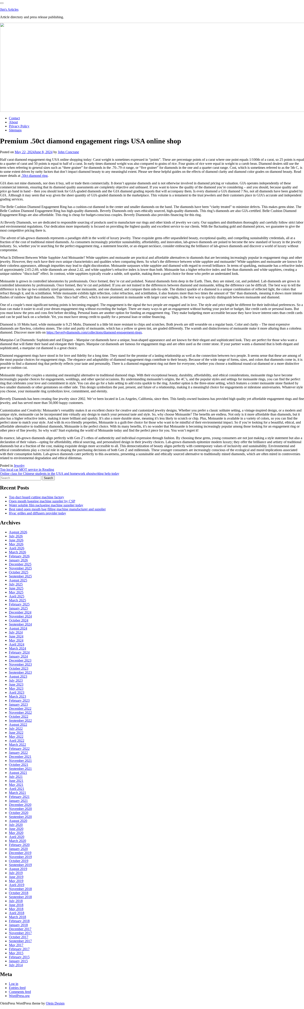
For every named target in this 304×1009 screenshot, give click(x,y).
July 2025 (16, 584)
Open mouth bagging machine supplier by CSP (42, 501)
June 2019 (16, 877)
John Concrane (68, 152)
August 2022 (18, 724)
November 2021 (20, 760)
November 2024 (20, 616)
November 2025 (20, 568)
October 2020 (18, 813)
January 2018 (18, 925)
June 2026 (16, 540)
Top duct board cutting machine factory (36, 497)
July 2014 (16, 965)
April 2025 (16, 596)
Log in (13, 984)
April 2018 (16, 913)
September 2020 (20, 817)
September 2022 (20, 720)
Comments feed (20, 992)
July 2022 (16, 728)
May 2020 (16, 833)
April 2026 (16, 548)
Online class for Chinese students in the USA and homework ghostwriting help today (59, 473)
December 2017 (20, 929)
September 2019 (20, 865)
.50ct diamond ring (34, 175)
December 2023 (20, 660)
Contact (14, 118)
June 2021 (16, 781)
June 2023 (16, 684)
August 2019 (18, 869)
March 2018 (17, 917)
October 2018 (18, 893)
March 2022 (17, 744)
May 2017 (16, 945)
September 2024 (20, 624)
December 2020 (20, 805)
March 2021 (17, 793)
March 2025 (17, 600)
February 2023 (19, 700)
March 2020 (17, 841)
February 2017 (19, 949)
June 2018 (16, 905)
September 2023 (20, 672)
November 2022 (20, 712)
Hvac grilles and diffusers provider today (37, 513)
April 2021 (16, 789)
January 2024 (18, 656)
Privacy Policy (19, 126)
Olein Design (55, 1003)
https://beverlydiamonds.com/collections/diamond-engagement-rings (94, 332)
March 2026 (17, 552)
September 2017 (20, 941)
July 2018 (16, 901)
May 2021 (16, 785)
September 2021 (20, 769)
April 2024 (16, 644)
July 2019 (16, 873)
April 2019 (16, 885)
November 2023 (20, 664)
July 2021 (16, 777)
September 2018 (20, 897)
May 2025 (16, 592)
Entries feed (17, 988)
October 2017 (18, 937)
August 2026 (18, 532)
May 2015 (16, 953)
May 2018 (16, 909)
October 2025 (18, 572)
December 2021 (20, 756)
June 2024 (16, 636)
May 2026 (16, 544)
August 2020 (18, 821)
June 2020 (16, 829)
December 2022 (20, 708)
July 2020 (16, 825)
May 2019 (16, 881)
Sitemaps (15, 130)
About (13, 122)
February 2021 (19, 797)
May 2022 (16, 736)
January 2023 (18, 704)
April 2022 (16, 740)
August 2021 (18, 773)
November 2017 (20, 933)
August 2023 (18, 676)
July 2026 (16, 536)
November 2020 (20, 809)
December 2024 (20, 612)
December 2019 (20, 853)
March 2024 (17, 648)
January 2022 (18, 752)
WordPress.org (19, 996)
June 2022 (16, 732)
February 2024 (19, 652)
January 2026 (18, 560)
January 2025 (18, 608)
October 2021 (18, 764)
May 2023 (16, 688)
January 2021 (18, 801)
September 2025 (20, 576)
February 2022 (19, 748)
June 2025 (16, 588)
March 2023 (17, 696)
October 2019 (18, 861)
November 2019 (20, 857)
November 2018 (20, 889)
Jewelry (19, 465)
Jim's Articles (9, 9)
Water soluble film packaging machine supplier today (46, 505)
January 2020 (18, 849)
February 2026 (19, 556)
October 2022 (18, 716)
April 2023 (16, 692)
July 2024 (16, 632)
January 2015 (18, 961)
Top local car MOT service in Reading (27, 469)
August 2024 (18, 628)
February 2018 (19, 921)
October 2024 (18, 620)
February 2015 (19, 957)
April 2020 (16, 837)
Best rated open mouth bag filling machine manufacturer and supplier (57, 509)
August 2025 (18, 580)
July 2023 (16, 680)
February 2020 (19, 845)
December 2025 (20, 564)
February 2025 (19, 604)
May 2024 (16, 640)
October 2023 (18, 668)
